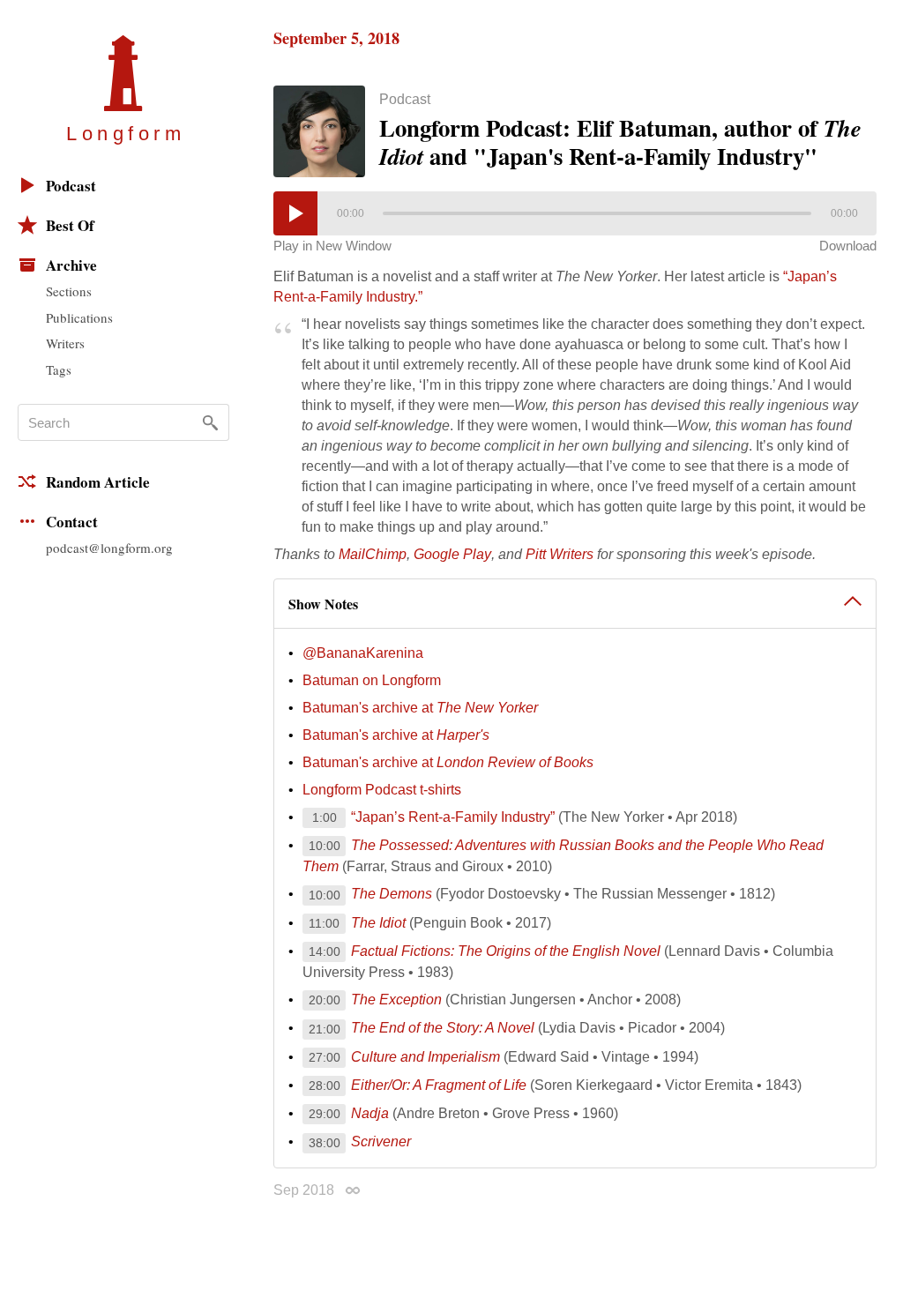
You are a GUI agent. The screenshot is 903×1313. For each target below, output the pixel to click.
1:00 (324, 817)
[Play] (295, 213)
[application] (575, 213)
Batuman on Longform (371, 680)
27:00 (324, 1057)
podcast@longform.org (109, 547)
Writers (65, 343)
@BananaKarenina (362, 652)
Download (848, 245)
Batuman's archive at (420, 707)
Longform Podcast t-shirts (381, 789)
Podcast (71, 186)
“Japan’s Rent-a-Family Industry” (454, 816)
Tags (58, 369)
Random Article (98, 482)
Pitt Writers (559, 554)
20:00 (324, 1000)
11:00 (324, 923)
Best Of (70, 225)
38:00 (324, 1143)
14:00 (324, 951)
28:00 (324, 1085)
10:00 (324, 846)
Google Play (452, 554)
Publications (79, 317)
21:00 (324, 1029)
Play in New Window (332, 245)
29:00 (324, 1114)
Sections (69, 291)
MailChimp (373, 554)
